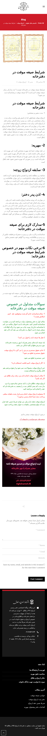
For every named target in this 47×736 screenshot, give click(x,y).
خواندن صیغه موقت (37, 695)
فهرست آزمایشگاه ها (37, 670)
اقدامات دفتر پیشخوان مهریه (34, 707)
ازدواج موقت (22, 82)
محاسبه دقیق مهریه (38, 674)
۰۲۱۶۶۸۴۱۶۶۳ (30, 632)
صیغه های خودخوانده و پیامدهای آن (32, 419)
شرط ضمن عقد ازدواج (36, 703)
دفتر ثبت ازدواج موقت (37, 699)
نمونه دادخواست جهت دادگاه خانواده (32, 682)
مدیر (31, 82)
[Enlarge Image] (23, 48)
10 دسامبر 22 (40, 82)
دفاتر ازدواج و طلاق (38, 678)
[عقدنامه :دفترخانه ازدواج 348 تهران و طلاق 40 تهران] (23, 6)
